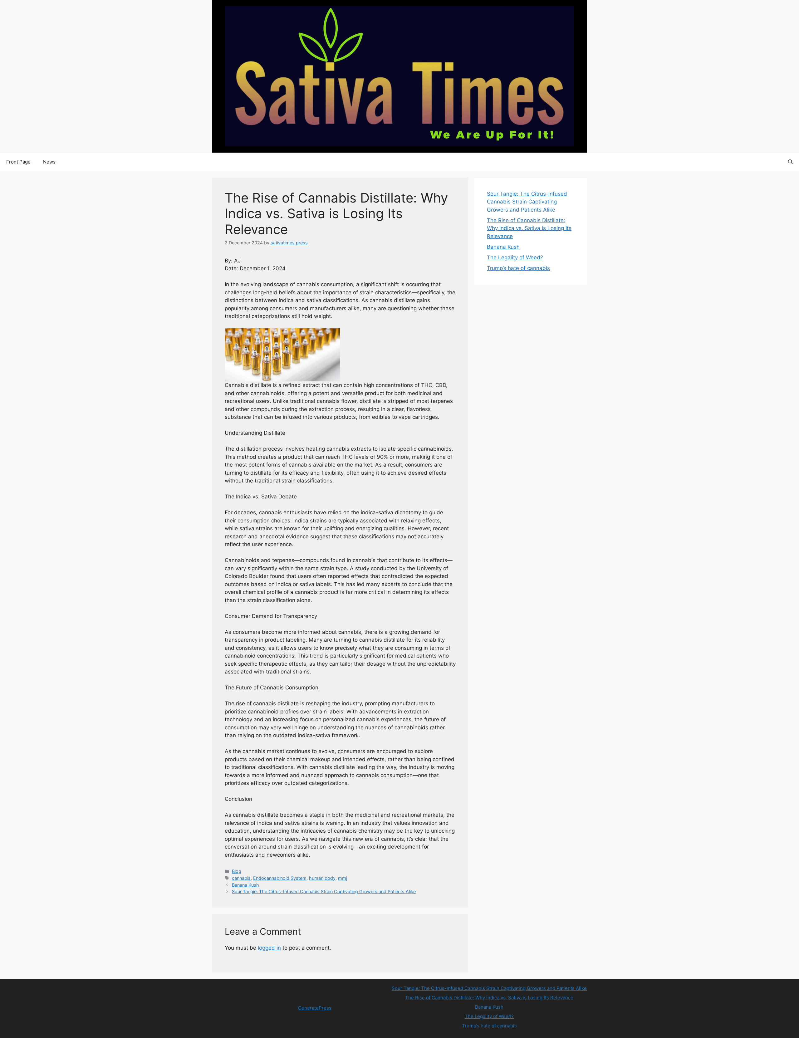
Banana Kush (245, 885)
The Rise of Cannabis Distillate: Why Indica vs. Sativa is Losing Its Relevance (529, 228)
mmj (342, 878)
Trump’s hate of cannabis (518, 268)
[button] (790, 162)
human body (322, 878)
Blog (236, 871)
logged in (269, 948)
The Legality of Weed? (515, 257)
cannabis (241, 878)
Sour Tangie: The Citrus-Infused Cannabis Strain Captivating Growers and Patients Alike (324, 891)
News (49, 162)
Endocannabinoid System (279, 878)
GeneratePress (314, 1008)
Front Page (18, 162)
